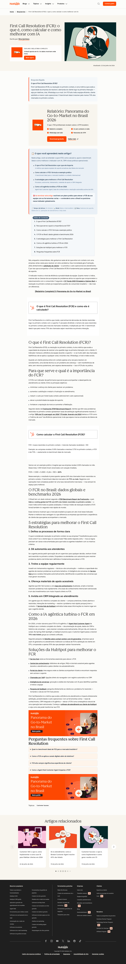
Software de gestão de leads (18, 933)
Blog (78, 909)
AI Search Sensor (62, 899)
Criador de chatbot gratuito (40, 912)
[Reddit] (74, 941)
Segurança (66, 954)
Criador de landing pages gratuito (39, 926)
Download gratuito (57, 139)
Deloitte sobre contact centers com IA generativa (62, 639)
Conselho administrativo (84, 899)
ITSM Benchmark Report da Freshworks (74, 499)
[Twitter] (63, 941)
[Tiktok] (80, 941)
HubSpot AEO (14, 896)
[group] (32, 847)
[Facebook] (46, 941)
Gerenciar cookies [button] (98, 954)
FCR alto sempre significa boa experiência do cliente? (52, 763)
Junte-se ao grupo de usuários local (105, 895)
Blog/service (21, 12)
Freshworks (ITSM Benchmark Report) (57, 409)
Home (12, 12)
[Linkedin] (68, 941)
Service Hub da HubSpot (47, 606)
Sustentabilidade (83, 912)
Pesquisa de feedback (38, 689)
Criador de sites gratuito (39, 896)
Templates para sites (63, 914)
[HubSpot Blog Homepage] (15, 3)
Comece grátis (109, 4)
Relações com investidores (84, 904)
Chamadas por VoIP (37, 678)
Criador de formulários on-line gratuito (40, 907)
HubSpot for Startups (104, 928)
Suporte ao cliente (102, 890)
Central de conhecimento (39, 663)
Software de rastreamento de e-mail (19, 916)
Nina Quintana (24, 39)
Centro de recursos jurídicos (31, 954)
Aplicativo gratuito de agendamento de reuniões (17, 904)
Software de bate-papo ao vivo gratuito (41, 916)
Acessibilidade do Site (81, 954)
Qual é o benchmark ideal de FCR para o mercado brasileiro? (54, 749)
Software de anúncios (16, 927)
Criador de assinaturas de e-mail (65, 895)
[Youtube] (57, 941)
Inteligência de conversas (39, 682)
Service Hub (34, 659)
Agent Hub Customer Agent (79, 624)
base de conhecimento (63, 586)
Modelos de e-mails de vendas (40, 899)
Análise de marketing (38, 921)
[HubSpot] (63, 947)
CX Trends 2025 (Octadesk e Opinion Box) (79, 281)
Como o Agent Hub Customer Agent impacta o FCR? (51, 770)
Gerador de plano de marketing (63, 904)
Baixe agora (30, 58)
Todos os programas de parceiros (106, 916)
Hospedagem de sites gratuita (40, 930)
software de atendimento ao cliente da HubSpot (79, 704)
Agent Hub (13, 908)
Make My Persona (62, 890)
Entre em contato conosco (84, 915)
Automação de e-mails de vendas (17, 923)
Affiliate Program (103, 931)
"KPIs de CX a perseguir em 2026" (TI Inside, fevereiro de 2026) (58, 414)
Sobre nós (80, 890)
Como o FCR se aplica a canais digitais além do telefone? (53, 756)
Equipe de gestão (82, 896)
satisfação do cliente (51, 266)
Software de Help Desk (38, 902)
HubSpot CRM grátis (15, 899)
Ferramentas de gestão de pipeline (39, 891)
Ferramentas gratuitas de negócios (64, 910)
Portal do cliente (36, 670)
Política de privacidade (52, 954)
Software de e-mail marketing (18, 930)
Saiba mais (72, 139)
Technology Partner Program (105, 924)
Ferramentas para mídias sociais (19, 912)
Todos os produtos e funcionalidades (15, 891)
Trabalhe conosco (83, 893)
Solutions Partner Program (104, 919)
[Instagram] (51, 941)
